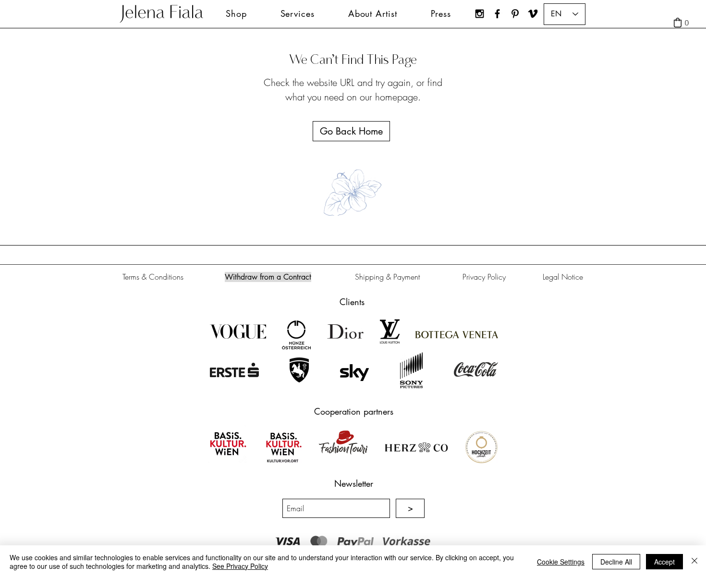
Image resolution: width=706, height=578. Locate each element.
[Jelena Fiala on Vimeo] (533, 14)
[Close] (694, 561)
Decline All (616, 561)
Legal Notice (563, 276)
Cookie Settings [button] (560, 561)
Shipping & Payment (387, 276)
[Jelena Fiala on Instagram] (480, 14)
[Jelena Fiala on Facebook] (497, 14)
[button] (297, 13)
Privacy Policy (484, 276)
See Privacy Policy (240, 566)
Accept (664, 561)
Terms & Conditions (152, 276)
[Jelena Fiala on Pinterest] (515, 14)
